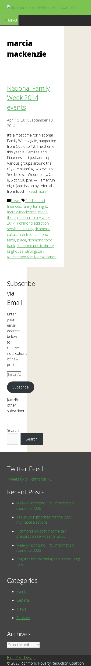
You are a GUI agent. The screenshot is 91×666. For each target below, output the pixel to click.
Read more (37, 191)
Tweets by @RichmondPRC (29, 479)
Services (23, 617)
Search (13, 430)
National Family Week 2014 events (28, 97)
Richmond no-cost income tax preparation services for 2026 (41, 534)
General (23, 600)
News (16, 200)
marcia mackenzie (22, 212)
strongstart (34, 251)
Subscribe (20, 387)
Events (21, 591)
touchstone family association (31, 256)
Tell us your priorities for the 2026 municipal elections (44, 519)
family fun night (35, 206)
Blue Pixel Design (21, 657)
